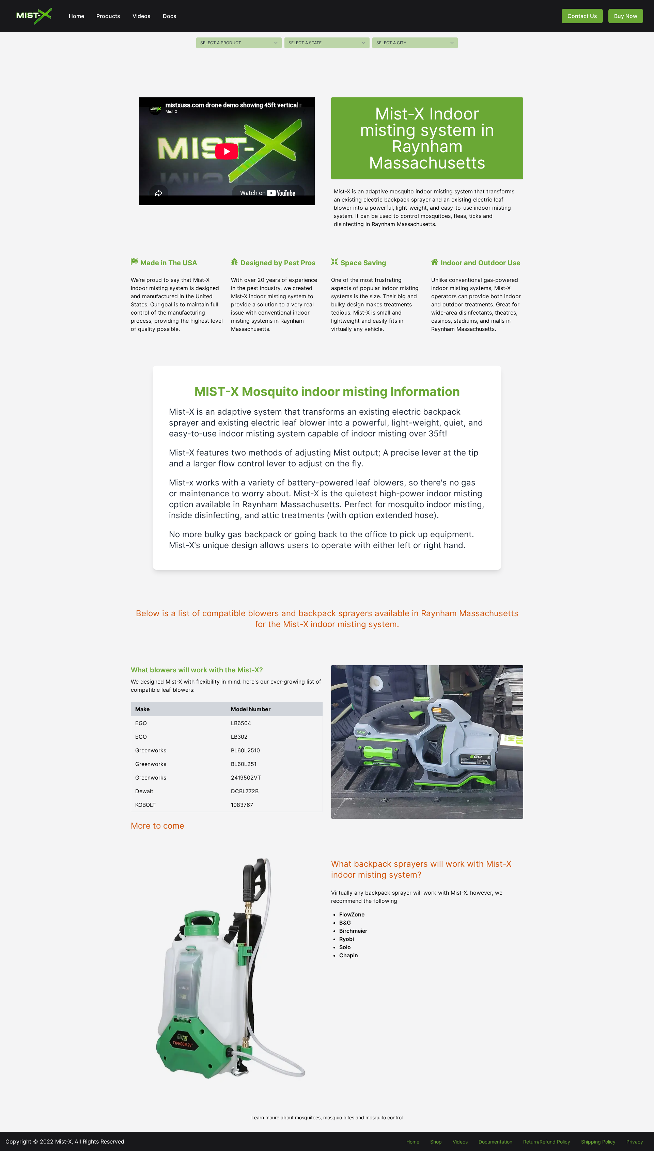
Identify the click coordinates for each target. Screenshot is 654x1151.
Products (108, 16)
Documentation (495, 1142)
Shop (436, 1142)
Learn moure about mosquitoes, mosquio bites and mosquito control (327, 1117)
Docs (169, 16)
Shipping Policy (598, 1142)
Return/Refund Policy (546, 1142)
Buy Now (625, 16)
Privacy (634, 1142)
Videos (142, 16)
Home (76, 16)
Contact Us (582, 16)
